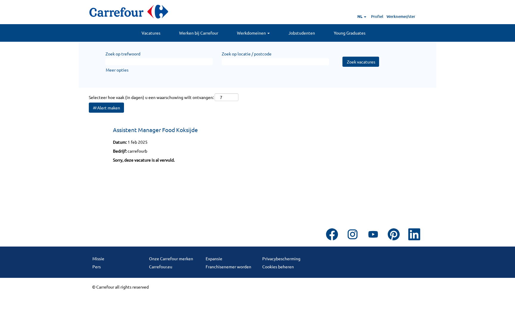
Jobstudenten (301, 32)
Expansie (214, 258)
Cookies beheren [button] (278, 266)
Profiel (377, 16)
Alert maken (108, 107)
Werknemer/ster (401, 16)
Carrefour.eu (160, 266)
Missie (98, 258)
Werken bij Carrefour (198, 32)
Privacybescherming (281, 258)
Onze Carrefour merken (171, 258)
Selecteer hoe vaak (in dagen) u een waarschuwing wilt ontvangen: (151, 97)
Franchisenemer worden (228, 266)
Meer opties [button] (117, 69)
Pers (96, 266)
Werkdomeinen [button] (252, 32)
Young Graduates (349, 32)
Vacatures (151, 32)
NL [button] (360, 16)
